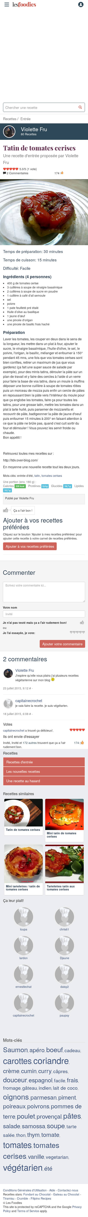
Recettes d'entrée (19, 761)
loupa (23, 937)
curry (45, 1078)
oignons (16, 1104)
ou (5, 628)
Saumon (15, 1056)
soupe (56, 1132)
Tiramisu (8, 1206)
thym (33, 1141)
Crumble (22, 1206)
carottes (17, 1068)
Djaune (64, 965)
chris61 (64, 937)
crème (11, 1078)
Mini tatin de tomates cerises (61, 842)
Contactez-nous (68, 1197)
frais (72, 1087)
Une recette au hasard (23, 780)
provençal (49, 1123)
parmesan (43, 1104)
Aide (52, 1197)
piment (67, 1104)
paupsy (64, 1023)
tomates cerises (52, 476)
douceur (15, 1087)
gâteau (29, 1095)
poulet (26, 1123)
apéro (37, 1057)
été (48, 1175)
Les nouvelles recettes (23, 771)
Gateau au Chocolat (66, 1202)
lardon (23, 965)
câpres (60, 1078)
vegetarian (57, 1164)
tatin (37, 476)
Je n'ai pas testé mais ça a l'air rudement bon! (35, 622)
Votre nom (10, 607)
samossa (33, 1133)
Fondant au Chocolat (37, 1202)
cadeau (72, 1057)
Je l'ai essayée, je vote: (19, 633)
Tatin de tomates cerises (23, 840)
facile (59, 1087)
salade (11, 1133)
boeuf (54, 1056)
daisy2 (64, 994)
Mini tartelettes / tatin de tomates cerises (23, 895)
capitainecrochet (28, 700)
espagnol (40, 1087)
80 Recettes (28, 134)
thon (21, 1142)
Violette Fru (34, 129)
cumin (29, 1078)
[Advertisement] (44, 54)
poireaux (14, 1113)
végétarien (23, 1174)
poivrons (38, 1113)
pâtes (72, 1123)
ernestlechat (24, 994)
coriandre (51, 1067)
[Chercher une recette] (80, 107)
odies (24, 4)
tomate (50, 1141)
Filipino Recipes (41, 1206)
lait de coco (65, 1095)
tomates (17, 1152)
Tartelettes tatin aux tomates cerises (61, 895)
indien (45, 1095)
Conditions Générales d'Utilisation (25, 1197)
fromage (12, 1095)
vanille (36, 1163)
